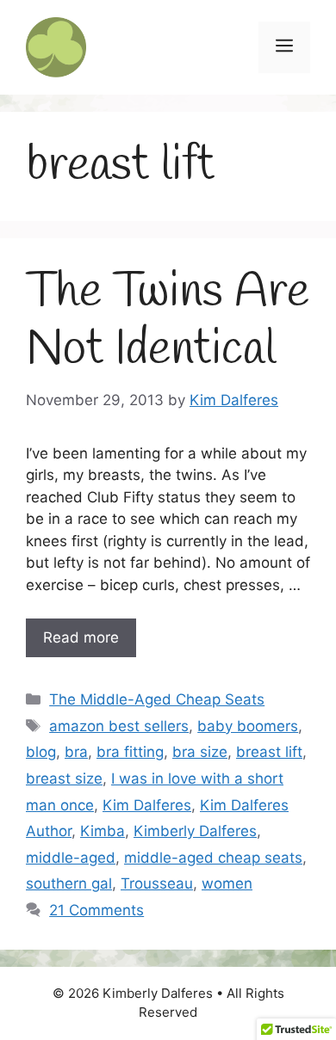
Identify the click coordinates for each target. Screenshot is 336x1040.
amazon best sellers (119, 726)
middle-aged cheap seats (213, 857)
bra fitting (130, 751)
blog (41, 751)
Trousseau (157, 883)
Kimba (102, 831)
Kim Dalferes (147, 805)
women (227, 883)
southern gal (69, 883)
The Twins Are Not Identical (167, 321)
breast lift (269, 751)
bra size (199, 751)
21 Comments (96, 910)
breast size (64, 778)
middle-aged (70, 857)
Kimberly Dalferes (195, 831)
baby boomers (247, 726)
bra (76, 751)
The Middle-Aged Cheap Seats (156, 699)
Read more (81, 637)
